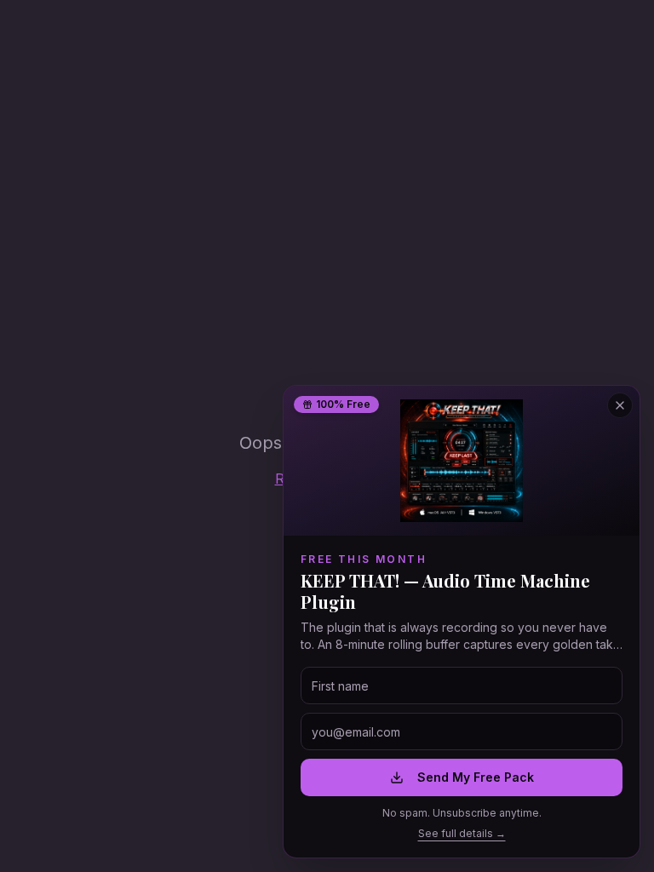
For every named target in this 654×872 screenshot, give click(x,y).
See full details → (462, 833)
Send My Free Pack (475, 777)
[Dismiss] (620, 405)
